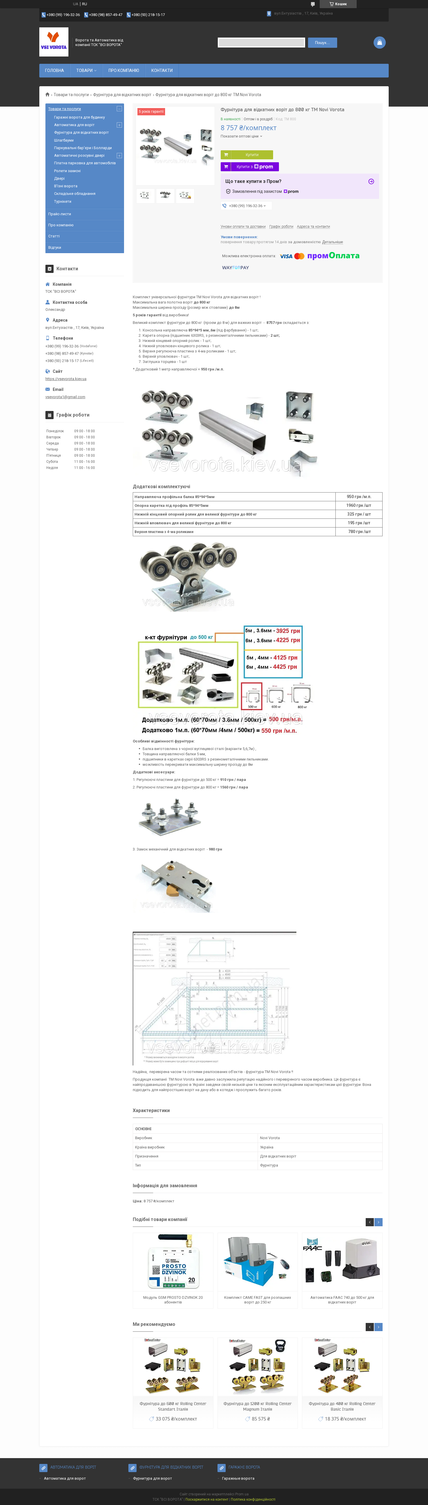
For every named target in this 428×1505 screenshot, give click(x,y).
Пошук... (322, 42)
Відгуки (54, 247)
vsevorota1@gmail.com (65, 397)
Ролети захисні (67, 171)
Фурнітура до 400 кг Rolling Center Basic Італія (342, 1406)
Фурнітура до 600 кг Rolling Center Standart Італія (173, 1406)
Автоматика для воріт (74, 125)
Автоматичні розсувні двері (79, 155)
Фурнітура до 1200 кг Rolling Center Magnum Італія (258, 1406)
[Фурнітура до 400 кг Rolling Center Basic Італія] (342, 1367)
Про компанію (61, 225)
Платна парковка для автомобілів (85, 163)
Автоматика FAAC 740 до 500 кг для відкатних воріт (342, 1299)
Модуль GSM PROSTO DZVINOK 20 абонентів (173, 1299)
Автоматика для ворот (65, 1478)
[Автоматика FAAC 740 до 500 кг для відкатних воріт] (342, 1262)
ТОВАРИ (84, 70)
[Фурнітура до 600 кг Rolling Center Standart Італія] (173, 1367)
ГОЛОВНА (54, 70)
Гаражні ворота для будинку (79, 117)
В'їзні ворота (65, 186)
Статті (54, 236)
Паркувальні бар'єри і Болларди (83, 148)
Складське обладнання (74, 193)
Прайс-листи (59, 214)
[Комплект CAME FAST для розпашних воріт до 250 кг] (258, 1262)
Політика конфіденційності (253, 1499)
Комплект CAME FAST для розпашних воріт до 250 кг (257, 1299)
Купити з (245, 166)
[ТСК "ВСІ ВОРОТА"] (53, 42)
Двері (59, 178)
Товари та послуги (71, 94)
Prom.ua (242, 1494)
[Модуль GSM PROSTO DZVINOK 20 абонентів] (173, 1262)
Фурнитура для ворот (152, 1478)
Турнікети (62, 201)
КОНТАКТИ (162, 70)
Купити (252, 154)
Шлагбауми (64, 140)
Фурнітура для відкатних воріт (122, 94)
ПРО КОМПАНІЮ (124, 70)
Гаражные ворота (238, 1478)
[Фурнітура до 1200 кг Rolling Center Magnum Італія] (258, 1367)
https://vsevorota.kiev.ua (65, 379)
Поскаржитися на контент (206, 1499)
